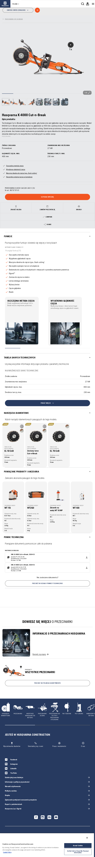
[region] (47, 845)
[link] (5, 4)
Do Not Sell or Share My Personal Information (78, 852)
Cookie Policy (7, 852)
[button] (47, 583)
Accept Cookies (78, 845)
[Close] (87, 838)
